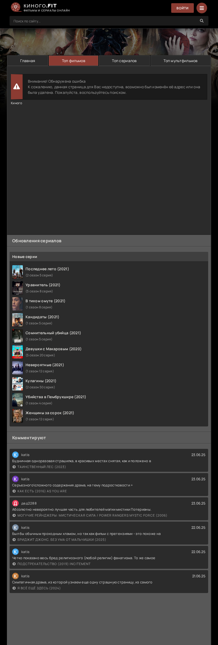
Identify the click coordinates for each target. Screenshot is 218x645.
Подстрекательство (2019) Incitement (54, 564)
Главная (27, 60)
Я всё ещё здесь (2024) (39, 588)
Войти (182, 8)
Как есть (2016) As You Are (42, 491)
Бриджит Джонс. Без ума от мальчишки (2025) (62, 539)
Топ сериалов (124, 60)
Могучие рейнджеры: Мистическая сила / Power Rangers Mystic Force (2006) (92, 515)
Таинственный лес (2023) (42, 467)
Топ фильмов (73, 60)
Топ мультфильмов (181, 60)
